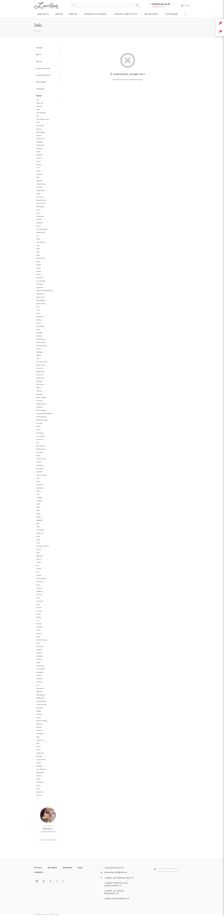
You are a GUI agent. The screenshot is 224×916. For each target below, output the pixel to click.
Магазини (67, 868)
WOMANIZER (40, 113)
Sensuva (39, 129)
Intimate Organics (42, 640)
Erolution (39, 569)
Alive (37, 358)
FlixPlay (38, 617)
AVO (37, 307)
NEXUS (38, 388)
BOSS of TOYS (41, 459)
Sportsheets (39, 465)
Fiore (37, 604)
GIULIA (38, 462)
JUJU (38, 643)
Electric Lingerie (41, 397)
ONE (38, 109)
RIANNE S (39, 155)
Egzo (38, 213)
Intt (37, 236)
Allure (38, 261)
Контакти (38, 872)
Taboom (38, 763)
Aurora (38, 161)
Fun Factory (39, 452)
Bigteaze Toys (40, 371)
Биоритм (39, 633)
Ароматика (39, 792)
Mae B (38, 510)
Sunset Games (41, 759)
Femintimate (40, 378)
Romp (38, 737)
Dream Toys (40, 439)
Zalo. (37, 620)
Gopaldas (39, 472)
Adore (38, 249)
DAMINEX (39, 520)
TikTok (63, 881)
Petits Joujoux (40, 326)
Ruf (37, 565)
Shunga (38, 588)
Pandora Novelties (41, 721)
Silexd (38, 194)
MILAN (38, 517)
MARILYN (39, 691)
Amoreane (39, 394)
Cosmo (38, 210)
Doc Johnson (40, 433)
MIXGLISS (39, 407)
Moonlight (39, 708)
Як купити (52, 868)
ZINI (37, 122)
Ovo (37, 685)
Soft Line (38, 594)
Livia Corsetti (40, 436)
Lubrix (38, 255)
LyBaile (38, 265)
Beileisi (38, 426)
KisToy (38, 171)
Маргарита (47, 829)
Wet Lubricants (41, 339)
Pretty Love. (39, 278)
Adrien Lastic (40, 297)
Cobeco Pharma (41, 184)
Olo (37, 100)
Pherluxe (38, 727)
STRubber (39, 756)
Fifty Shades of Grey (42, 119)
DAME (38, 514)
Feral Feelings (40, 206)
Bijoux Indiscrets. (41, 200)
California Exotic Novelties (44, 413)
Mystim (38, 323)
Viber (57, 881)
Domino (38, 549)
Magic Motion (40, 190)
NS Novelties (40, 530)
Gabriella (39, 627)
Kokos (38, 481)
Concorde (39, 423)
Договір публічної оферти (167, 871)
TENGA (38, 607)
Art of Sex (39, 400)
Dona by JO (40, 375)
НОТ (37, 637)
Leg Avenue (39, 287)
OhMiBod (39, 333)
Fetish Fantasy (40, 446)
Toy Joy (38, 614)
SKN (37, 750)
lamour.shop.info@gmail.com (115, 872)
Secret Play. (39, 316)
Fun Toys (39, 164)
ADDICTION (40, 294)
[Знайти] (137, 5)
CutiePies (39, 501)
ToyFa (38, 536)
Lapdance (39, 148)
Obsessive (39, 533)
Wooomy (39, 776)
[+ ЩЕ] (185, 14)
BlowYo (38, 349)
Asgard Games (41, 404)
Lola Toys (39, 659)
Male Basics (40, 688)
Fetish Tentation (41, 300)
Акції (80, 868)
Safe (37, 743)
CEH (37, 478)
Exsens (38, 313)
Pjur (37, 443)
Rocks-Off (39, 368)
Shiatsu (38, 746)
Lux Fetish (39, 682)
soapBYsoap (40, 753)
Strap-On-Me (40, 365)
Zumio (38, 789)
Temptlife (39, 766)
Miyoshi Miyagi (41, 701)
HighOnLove (40, 145)
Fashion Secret (40, 342)
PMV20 (38, 355)
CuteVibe (39, 497)
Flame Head (40, 216)
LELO (38, 494)
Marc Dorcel (40, 384)
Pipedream (39, 556)
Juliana (38, 491)
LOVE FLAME (40, 669)
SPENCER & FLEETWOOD (44, 291)
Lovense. (38, 271)
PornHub (39, 336)
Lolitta (38, 662)
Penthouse (39, 724)
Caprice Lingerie (41, 475)
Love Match (39, 672)
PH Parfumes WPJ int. (42, 546)
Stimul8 (38, 219)
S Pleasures (39, 740)
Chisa (38, 310)
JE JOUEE (39, 284)
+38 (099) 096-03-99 (160, 4)
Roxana (38, 559)
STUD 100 (39, 103)
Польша (38, 795)
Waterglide (39, 772)
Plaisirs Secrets (41, 303)
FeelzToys (39, 106)
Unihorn (38, 135)
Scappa (38, 575)
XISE (37, 177)
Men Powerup (40, 695)
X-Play (38, 779)
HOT (37, 168)
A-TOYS (39, 158)
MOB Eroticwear (41, 704)
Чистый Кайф (40, 281)
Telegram (50, 881)
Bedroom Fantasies (42, 420)
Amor (38, 329)
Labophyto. (39, 649)
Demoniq (39, 174)
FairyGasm (39, 582)
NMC (38, 527)
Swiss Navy (40, 197)
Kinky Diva (39, 646)
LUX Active (39, 679)
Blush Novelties (41, 410)
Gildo (38, 630)
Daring (38, 320)
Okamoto (39, 714)
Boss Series (39, 468)
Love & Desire (40, 666)
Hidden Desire (40, 232)
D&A (37, 507)
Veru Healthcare (41, 769)
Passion (38, 226)
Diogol (38, 540)
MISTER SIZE (40, 698)
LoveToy (38, 274)
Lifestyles (39, 653)
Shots (38, 585)
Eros (37, 572)
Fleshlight (39, 381)
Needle (38, 711)
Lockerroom (39, 656)
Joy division (39, 485)
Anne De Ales (40, 242)
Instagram (43, 881)
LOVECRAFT (40, 126)
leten (37, 523)
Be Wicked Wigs (41, 417)
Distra (38, 430)
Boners (38, 455)
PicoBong (39, 730)
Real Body (39, 352)
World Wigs (40, 139)
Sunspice (39, 611)
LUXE (38, 504)
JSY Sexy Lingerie (41, 229)
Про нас (38, 868)
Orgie (38, 151)
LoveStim (39, 675)
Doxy (38, 552)
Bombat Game (40, 449)
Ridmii (38, 239)
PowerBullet (39, 734)
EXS (37, 116)
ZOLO (38, 785)
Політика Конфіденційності (168, 868)
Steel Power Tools (41, 346)
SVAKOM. (39, 591)
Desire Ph (39, 187)
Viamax (38, 562)
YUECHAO (39, 782)
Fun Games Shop (41, 362)
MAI (37, 245)
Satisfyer (39, 391)
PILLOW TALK (40, 258)
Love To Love (39, 488)
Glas (38, 252)
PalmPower (39, 223)
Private (38, 268)
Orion (38, 543)
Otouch (38, 717)
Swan (38, 598)
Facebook (37, 881)
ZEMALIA (39, 181)
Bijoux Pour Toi (40, 203)
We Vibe (39, 624)
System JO (39, 601)
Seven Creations (41, 578)
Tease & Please (40, 132)
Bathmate (39, 142)
